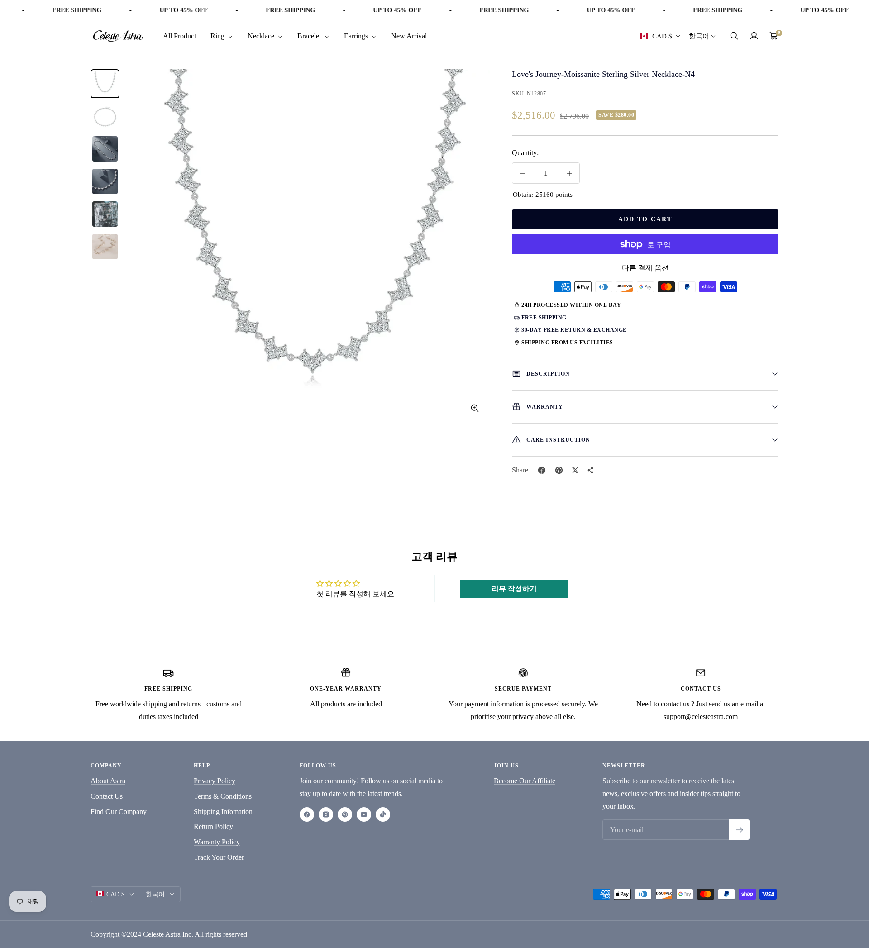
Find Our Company (119, 811)
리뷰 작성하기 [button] (514, 588)
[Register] (739, 829)
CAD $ (662, 35)
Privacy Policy (214, 781)
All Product (179, 35)
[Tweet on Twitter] (575, 470)
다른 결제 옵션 (645, 268)
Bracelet (310, 35)
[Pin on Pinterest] (558, 470)
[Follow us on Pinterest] (345, 814)
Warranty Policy (217, 842)
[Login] (754, 35)
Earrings (357, 35)
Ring (218, 35)
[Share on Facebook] (541, 470)
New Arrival (409, 35)
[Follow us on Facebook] (307, 814)
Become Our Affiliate (524, 781)
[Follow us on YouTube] (364, 814)
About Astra (108, 781)
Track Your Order (219, 857)
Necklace (262, 35)
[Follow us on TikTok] (383, 814)
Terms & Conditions (223, 796)
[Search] (734, 35)
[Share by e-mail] (590, 470)
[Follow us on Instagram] (326, 814)
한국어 (699, 35)
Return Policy (213, 826)
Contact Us (107, 796)
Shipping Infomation (223, 811)
